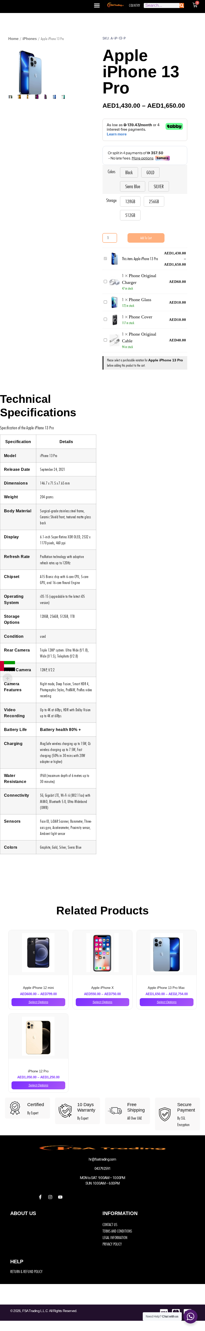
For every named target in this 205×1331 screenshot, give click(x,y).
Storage (111, 200)
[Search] (182, 5)
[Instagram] (50, 1197)
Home (13, 38)
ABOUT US (23, 1213)
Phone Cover (140, 316)
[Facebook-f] (40, 1197)
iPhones (29, 38)
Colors (111, 171)
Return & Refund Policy (26, 1271)
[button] (97, 5)
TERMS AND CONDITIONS (117, 1231)
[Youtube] (60, 1197)
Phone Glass (140, 299)
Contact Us (109, 1224)
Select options (38, 1002)
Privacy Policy (112, 1244)
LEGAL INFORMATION (114, 1237)
